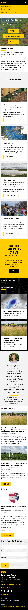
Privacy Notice (4, 606)
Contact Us (12, 41)
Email (2, 544)
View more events (7, 535)
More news (6, 484)
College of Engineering (6, 6)
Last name (3, 557)
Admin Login (6, 594)
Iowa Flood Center (8, 9)
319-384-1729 (7, 587)
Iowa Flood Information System (8, 12)
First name (3, 550)
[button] (25, 2)
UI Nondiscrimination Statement (14, 606)
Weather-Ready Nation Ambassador (10, 600)
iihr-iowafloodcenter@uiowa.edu (12, 584)
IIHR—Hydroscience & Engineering (9, 598)
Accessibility (23, 606)
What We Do (12, 31)
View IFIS (13, 271)
